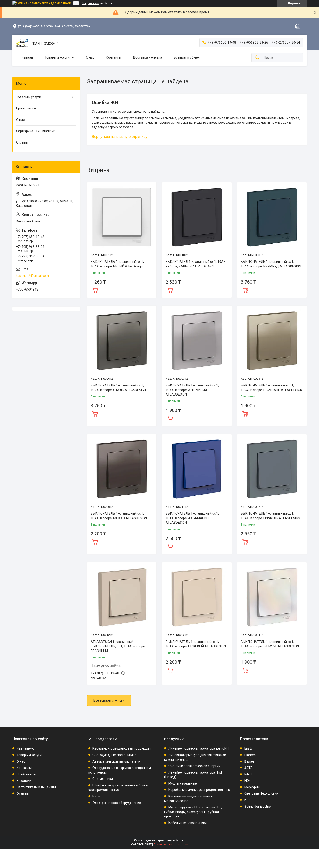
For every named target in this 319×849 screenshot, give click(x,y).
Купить (95, 289)
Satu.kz (180, 840)
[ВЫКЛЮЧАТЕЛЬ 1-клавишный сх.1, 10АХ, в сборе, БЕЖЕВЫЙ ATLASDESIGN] (197, 597)
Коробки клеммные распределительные (199, 790)
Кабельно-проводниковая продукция (121, 748)
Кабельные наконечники (187, 823)
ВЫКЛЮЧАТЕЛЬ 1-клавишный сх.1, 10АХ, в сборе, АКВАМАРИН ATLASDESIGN (192, 518)
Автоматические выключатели (116, 761)
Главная (27, 57)
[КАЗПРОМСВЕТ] (22, 43)
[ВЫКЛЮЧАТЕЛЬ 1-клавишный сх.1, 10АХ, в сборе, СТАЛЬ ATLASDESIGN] (122, 340)
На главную (25, 748)
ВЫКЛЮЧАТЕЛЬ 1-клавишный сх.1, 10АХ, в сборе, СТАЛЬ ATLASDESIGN (118, 387)
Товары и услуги (57, 57)
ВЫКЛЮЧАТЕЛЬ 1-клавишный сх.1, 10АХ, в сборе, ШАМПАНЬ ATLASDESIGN (271, 387)
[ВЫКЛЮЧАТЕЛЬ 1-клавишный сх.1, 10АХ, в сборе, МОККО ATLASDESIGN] (122, 469)
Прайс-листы (26, 108)
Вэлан (249, 761)
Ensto (248, 748)
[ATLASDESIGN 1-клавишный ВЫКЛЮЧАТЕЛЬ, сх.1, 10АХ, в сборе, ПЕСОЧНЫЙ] (122, 597)
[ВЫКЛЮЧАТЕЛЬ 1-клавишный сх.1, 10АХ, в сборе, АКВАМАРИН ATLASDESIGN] (197, 469)
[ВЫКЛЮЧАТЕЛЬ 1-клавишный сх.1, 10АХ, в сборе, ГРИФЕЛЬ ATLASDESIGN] (272, 469)
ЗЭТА (248, 768)
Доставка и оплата (147, 57)
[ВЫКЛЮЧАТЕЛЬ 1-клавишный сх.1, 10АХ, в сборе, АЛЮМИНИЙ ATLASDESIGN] (197, 340)
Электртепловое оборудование (116, 803)
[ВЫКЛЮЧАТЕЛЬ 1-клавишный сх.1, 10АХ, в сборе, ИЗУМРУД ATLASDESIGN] (272, 217)
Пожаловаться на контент (171, 844)
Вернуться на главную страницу (120, 136)
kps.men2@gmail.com (32, 275)
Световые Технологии (261, 793)
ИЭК (247, 800)
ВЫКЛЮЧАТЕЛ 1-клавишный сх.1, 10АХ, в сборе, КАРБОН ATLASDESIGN (196, 264)
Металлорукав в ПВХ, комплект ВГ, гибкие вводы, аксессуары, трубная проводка (193, 811)
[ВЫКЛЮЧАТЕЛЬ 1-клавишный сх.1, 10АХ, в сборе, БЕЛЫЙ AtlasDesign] (122, 217)
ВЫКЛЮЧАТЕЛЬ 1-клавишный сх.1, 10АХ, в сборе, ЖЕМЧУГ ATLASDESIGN (270, 644)
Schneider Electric (257, 806)
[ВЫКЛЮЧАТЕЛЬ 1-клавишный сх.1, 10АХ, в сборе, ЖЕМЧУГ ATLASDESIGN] (272, 597)
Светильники (102, 779)
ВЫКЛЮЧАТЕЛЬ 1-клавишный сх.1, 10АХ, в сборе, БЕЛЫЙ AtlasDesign (117, 264)
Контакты (113, 57)
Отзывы (22, 142)
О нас (90, 57)
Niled (248, 774)
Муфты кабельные (182, 783)
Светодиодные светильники (114, 755)
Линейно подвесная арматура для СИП (198, 748)
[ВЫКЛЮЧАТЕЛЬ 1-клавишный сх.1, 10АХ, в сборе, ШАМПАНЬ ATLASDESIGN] (272, 340)
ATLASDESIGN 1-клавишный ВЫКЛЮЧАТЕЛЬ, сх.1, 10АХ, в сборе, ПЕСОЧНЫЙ (118, 646)
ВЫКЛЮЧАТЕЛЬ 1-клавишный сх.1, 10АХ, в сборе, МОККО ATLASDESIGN (119, 516)
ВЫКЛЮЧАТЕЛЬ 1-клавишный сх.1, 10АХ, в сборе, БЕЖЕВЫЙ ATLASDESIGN (196, 644)
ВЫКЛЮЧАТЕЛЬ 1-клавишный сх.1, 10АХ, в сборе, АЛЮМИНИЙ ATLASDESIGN (192, 389)
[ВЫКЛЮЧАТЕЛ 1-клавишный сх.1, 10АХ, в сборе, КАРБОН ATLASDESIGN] (197, 217)
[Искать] (257, 57)
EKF (247, 780)
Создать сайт (90, 3)
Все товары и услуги (108, 700)
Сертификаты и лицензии (35, 131)
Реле (96, 796)
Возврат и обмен (187, 57)
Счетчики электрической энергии (194, 766)
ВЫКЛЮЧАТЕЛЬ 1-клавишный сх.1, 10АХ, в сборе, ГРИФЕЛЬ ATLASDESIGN (270, 516)
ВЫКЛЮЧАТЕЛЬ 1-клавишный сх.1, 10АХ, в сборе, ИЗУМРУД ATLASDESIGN (271, 264)
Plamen (250, 755)
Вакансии (24, 780)
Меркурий (252, 787)
